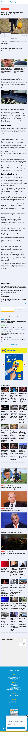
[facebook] (2, 34)
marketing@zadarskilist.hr (15, 687)
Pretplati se (16, 728)
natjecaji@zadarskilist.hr (14, 688)
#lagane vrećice (10, 279)
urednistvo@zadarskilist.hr (14, 695)
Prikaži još (13, 344)
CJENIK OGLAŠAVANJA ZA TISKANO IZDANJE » (14, 691)
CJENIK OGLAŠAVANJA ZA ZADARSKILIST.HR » (14, 689)
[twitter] (6, 34)
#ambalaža (3, 279)
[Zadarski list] (14, 2)
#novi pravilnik (4, 281)
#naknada (17, 279)
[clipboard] (9, 34)
